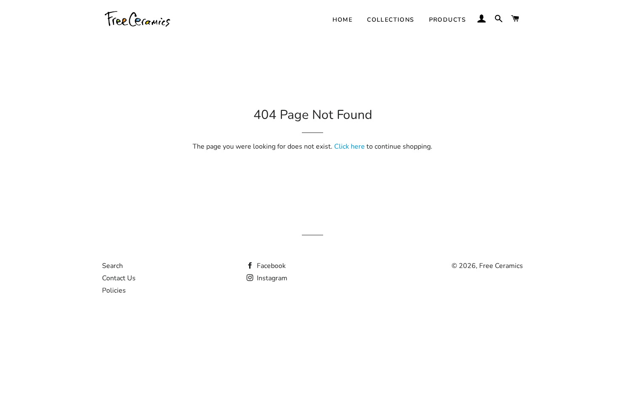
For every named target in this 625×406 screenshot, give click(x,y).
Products (447, 20)
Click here (349, 146)
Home (342, 20)
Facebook (270, 266)
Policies (114, 290)
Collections (390, 20)
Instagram (271, 278)
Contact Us (119, 278)
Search (112, 266)
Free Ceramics (501, 266)
